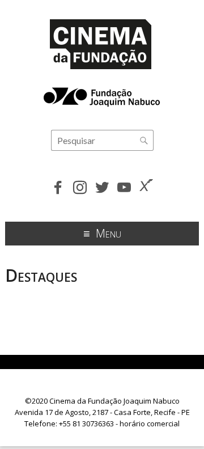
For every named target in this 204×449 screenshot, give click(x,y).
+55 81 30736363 (86, 423)
